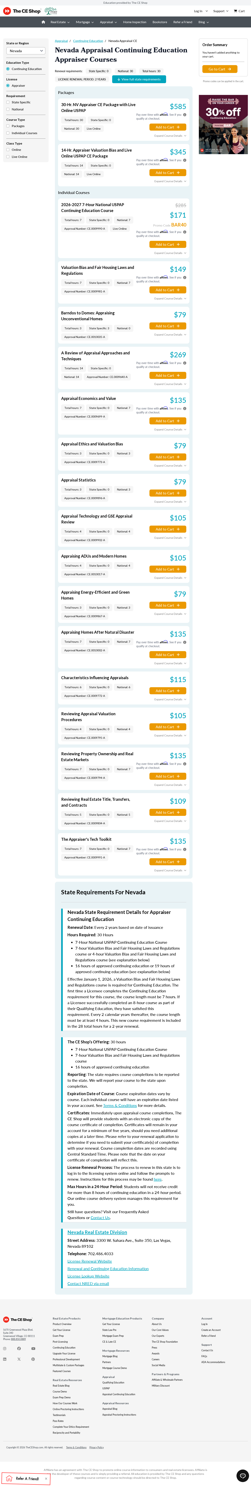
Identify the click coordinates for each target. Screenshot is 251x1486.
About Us (157, 1324)
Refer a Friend (182, 22)
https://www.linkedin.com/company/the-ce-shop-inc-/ (7, 1360)
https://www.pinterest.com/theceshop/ (35, 1360)
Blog (201, 22)
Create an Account (211, 1330)
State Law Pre (109, 1330)
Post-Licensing (60, 1341)
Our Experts (158, 1336)
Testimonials (59, 1415)
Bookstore (160, 22)
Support (219, 11)
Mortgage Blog (109, 1356)
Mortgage (83, 22)
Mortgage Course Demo (114, 1368)
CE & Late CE (109, 1341)
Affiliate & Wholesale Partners (167, 1379)
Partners (106, 1362)
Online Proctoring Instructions (68, 1409)
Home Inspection (134, 22)
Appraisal (106, 22)
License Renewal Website (89, 1261)
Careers (155, 1359)
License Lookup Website (88, 1276)
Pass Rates (58, 1421)
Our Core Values (160, 1330)
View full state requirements (141, 79)
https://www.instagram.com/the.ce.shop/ (7, 1349)
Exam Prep (58, 1336)
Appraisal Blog (109, 1408)
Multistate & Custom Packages (68, 1365)
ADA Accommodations (213, 1362)
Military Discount (161, 1385)
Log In (204, 1324)
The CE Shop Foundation (165, 1341)
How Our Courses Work (65, 1403)
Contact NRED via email (88, 1283)
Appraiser (18, 85)
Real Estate (58, 22)
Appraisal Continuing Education (118, 1394)
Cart (242, 11)
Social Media (158, 1365)
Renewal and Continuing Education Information (108, 1268)
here (158, 1179)
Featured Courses (62, 1371)
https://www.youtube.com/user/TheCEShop (35, 1349)
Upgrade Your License (64, 1353)
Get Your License (61, 1330)
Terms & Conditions (120, 1105)
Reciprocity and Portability (66, 1432)
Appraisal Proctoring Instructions (119, 1414)
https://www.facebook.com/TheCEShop (21, 1349)
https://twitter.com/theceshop (21, 1360)
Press (154, 1347)
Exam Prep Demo (62, 1397)
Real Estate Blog (61, 1385)
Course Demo (60, 1391)
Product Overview (62, 1324)
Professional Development (66, 1359)
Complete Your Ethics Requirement (71, 1427)
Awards (155, 1353)
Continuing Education (27, 68)
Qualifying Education (113, 1382)
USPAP (106, 1388)
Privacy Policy (96, 1447)
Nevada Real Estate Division (97, 1232)
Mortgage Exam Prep (113, 1336)
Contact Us (100, 1217)
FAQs (204, 1356)
